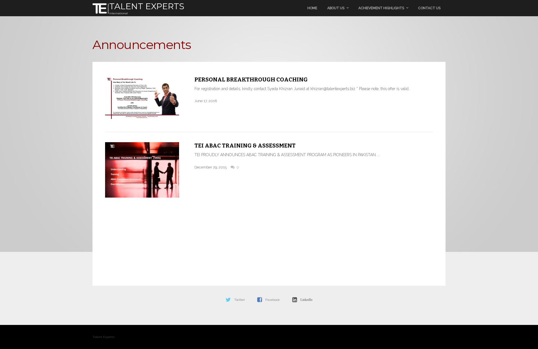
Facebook (272, 300)
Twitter (239, 300)
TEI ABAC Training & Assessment (245, 145)
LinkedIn (306, 299)
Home (312, 8)
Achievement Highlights (381, 8)
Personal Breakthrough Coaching (251, 79)
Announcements (141, 44)
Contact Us (429, 8)
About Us (335, 8)
